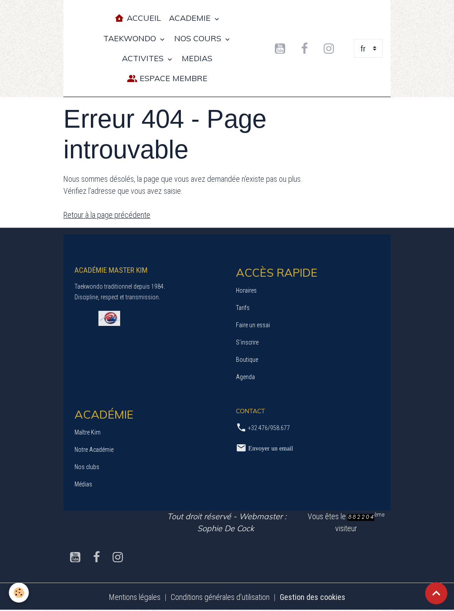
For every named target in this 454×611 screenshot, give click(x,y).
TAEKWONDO (130, 38)
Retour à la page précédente (106, 214)
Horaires (246, 290)
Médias (83, 484)
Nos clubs (86, 466)
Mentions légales (134, 597)
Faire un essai (253, 325)
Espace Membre (172, 78)
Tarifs (243, 307)
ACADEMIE (191, 18)
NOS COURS (198, 38)
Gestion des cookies (312, 597)
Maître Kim (87, 432)
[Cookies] (19, 593)
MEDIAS (197, 58)
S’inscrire (247, 342)
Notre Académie (94, 449)
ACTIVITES (144, 58)
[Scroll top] (436, 593)
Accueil (143, 18)
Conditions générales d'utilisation (220, 597)
